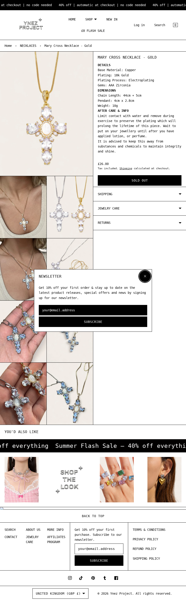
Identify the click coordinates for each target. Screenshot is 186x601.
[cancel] (145, 276)
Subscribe (93, 322)
